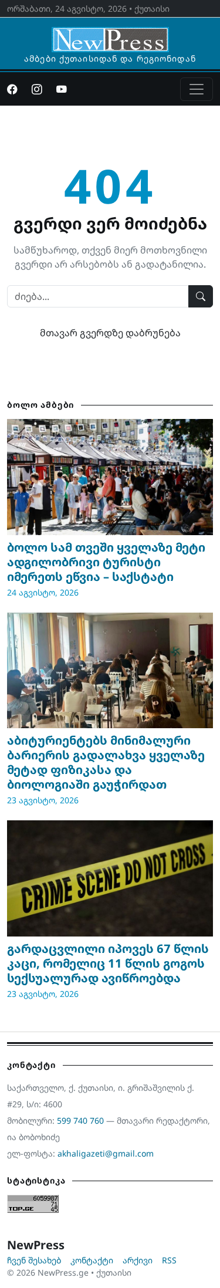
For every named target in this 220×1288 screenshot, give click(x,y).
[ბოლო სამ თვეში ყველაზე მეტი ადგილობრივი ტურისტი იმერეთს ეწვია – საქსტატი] (110, 477)
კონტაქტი (91, 1260)
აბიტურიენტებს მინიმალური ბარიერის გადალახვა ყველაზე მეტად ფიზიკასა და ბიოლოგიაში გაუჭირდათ (106, 762)
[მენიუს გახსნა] (196, 89)
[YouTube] (61, 89)
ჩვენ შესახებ (34, 1260)
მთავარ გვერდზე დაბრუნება (110, 332)
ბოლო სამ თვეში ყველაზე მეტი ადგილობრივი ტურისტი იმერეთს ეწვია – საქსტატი (106, 561)
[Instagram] (37, 89)
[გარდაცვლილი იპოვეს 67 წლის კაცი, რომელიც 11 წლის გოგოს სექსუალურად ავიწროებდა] (110, 878)
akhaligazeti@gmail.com (105, 1153)
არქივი (138, 1260)
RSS (169, 1260)
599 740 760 (80, 1120)
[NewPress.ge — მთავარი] (110, 34)
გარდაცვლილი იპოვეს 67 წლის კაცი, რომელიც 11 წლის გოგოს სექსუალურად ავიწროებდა (108, 963)
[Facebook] (12, 89)
